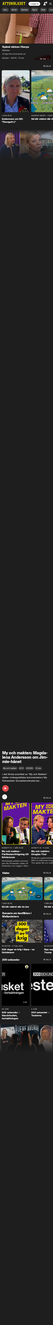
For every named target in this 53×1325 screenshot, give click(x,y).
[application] (26, 29)
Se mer (43, 59)
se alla (47, 66)
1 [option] (4, 796)
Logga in (34, 4)
